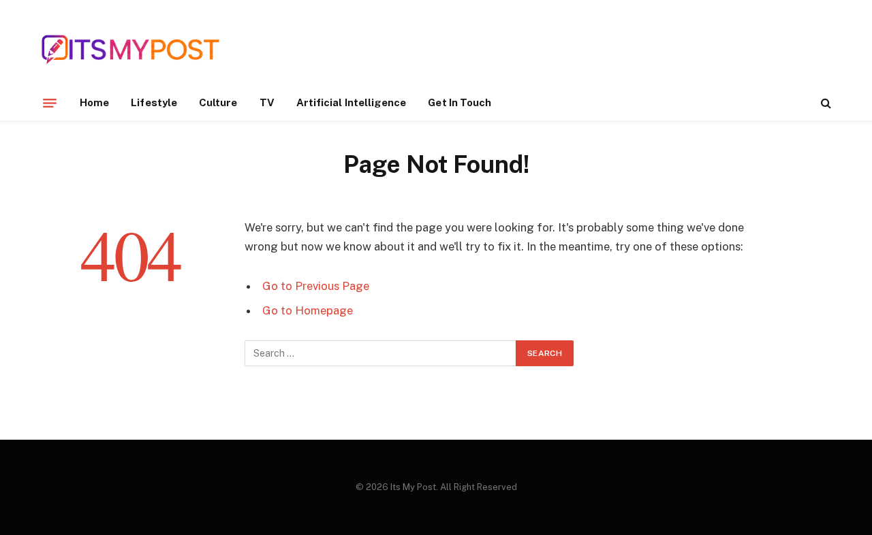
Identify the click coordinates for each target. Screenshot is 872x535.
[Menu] (50, 102)
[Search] (824, 103)
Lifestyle (154, 102)
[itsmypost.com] (130, 49)
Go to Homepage (307, 310)
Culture (218, 102)
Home (94, 102)
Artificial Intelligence (351, 102)
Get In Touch (459, 102)
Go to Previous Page (315, 286)
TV (267, 102)
